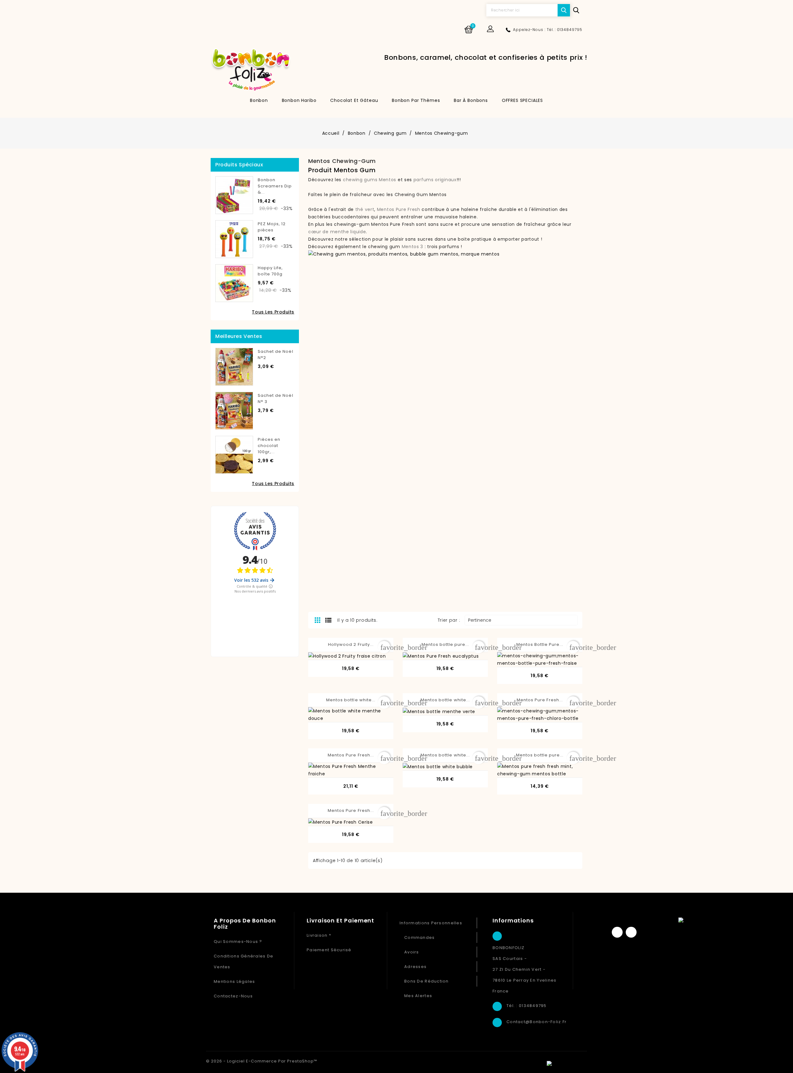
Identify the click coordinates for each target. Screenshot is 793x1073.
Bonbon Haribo (299, 100)
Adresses (415, 967)
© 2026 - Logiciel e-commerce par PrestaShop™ (261, 1061)
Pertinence (520, 620)
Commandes (419, 937)
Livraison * (319, 935)
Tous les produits (273, 312)
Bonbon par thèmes (416, 100)
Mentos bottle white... (350, 700)
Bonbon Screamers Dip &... (275, 186)
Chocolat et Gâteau (354, 100)
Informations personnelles (431, 923)
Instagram (631, 932)
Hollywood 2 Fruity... (351, 644)
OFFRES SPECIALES (522, 100)
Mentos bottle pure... (445, 644)
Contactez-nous (233, 996)
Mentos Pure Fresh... (540, 700)
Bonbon (259, 100)
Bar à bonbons (471, 100)
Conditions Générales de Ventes (243, 961)
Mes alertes (418, 996)
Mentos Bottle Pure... (539, 644)
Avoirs (411, 952)
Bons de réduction (426, 981)
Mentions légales (234, 981)
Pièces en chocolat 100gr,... (269, 445)
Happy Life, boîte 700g (270, 271)
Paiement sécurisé (329, 950)
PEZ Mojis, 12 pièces (272, 227)
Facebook (617, 932)
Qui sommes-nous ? (238, 941)
